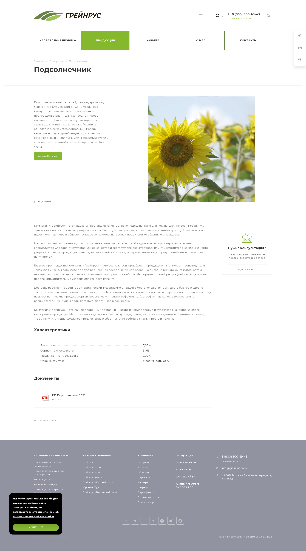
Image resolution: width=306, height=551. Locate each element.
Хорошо (36, 527)
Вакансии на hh (162, 521)
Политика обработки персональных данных (245, 537)
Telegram (135, 521)
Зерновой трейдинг (45, 484)
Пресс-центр (146, 502)
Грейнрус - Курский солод (98, 482)
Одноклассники (153, 521)
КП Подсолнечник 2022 (69, 395)
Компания (146, 455)
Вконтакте (126, 521)
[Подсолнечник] (201, 149)
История (143, 467)
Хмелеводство (43, 479)
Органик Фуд (91, 487)
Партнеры (144, 477)
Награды (143, 487)
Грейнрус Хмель (92, 477)
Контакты (184, 469)
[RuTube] (171, 521)
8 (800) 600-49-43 (246, 14)
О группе (143, 462)
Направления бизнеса (51, 455)
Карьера (143, 482)
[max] (180, 521)
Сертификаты (146, 492)
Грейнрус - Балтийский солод (100, 492)
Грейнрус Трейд (92, 472)
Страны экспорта (148, 497)
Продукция (185, 455)
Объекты (143, 472)
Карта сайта (186, 476)
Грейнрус (88, 462)
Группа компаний (97, 455)
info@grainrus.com (234, 468)
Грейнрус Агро (92, 467)
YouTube (144, 521)
